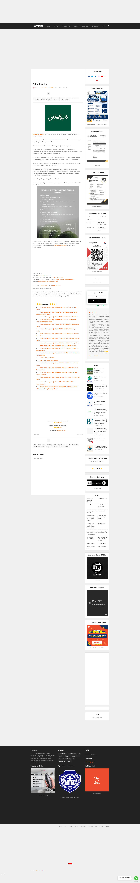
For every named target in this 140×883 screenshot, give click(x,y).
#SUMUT (69, 98)
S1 (49, 100)
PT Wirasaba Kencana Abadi (99, 401)
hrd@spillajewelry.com (60, 245)
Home (60, 826)
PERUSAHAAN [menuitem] (66, 26)
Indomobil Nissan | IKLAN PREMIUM (102, 524)
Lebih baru (36, 434)
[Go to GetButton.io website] (136, 881)
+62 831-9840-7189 (57, 277)
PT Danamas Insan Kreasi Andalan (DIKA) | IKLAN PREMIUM (92, 532)
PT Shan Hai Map (90, 543)
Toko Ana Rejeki (101, 511)
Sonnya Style (89, 505)
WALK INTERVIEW (66, 758)
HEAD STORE (75, 98)
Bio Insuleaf (89, 220)
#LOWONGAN (56, 98)
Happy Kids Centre (102, 546)
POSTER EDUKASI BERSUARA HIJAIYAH (102, 223)
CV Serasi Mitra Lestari (100, 438)
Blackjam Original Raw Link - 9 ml (92, 511)
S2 (59, 758)
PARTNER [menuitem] (55, 26)
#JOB (34, 98)
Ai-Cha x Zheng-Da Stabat (47, 357)
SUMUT (74, 756)
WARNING (44, 285)
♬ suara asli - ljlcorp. (94, 356)
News (71, 826)
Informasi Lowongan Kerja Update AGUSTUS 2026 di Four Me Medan (59, 317)
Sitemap (101, 826)
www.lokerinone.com (59, 140)
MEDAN (68, 756)
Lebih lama (79, 434)
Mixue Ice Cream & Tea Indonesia (49, 360)
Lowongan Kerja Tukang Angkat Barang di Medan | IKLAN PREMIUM (91, 526)
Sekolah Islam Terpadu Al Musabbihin (90, 500)
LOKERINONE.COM (38, 134)
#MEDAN (63, 98)
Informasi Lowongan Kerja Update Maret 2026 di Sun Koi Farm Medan (101, 447)
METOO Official (90, 227)
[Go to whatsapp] (136, 878)
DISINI (60, 422)
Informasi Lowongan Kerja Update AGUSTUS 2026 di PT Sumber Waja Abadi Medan (101, 431)
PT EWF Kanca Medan (102, 498)
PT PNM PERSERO (101, 543)
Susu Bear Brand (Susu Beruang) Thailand (101, 506)
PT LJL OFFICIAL (60, 430)
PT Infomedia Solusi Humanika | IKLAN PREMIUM (102, 517)
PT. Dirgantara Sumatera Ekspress (100, 377)
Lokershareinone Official (48, 88)
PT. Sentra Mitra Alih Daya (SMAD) (101, 393)
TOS (96, 826)
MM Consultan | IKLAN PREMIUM (90, 537)
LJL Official (37, 26)
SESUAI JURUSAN (65, 100)
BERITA (69, 761)
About (66, 826)
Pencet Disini (97, 301)
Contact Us (83, 826)
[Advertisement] (70, 11)
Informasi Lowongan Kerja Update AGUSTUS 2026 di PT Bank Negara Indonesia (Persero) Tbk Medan (101, 421)
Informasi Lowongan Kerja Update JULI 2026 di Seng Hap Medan (58, 345)
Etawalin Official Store (102, 217)
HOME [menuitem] (48, 26)
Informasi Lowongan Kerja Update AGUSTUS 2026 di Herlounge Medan (59, 343)
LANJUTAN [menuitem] (95, 26)
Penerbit (107, 826)
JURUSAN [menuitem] (75, 26)
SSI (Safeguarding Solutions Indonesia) (102, 531)
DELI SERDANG (62, 761)
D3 (63, 756)
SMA (60, 756)
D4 (78, 756)
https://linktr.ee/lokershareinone (65, 279)
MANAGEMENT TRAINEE (39, 100)
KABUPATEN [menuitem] (85, 26)
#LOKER (49, 98)
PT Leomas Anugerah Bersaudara (99, 369)
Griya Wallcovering (91, 217)
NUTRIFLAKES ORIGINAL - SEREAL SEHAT (102, 229)
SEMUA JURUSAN (56, 100)
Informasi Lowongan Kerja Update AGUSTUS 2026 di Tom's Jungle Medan (101, 386)
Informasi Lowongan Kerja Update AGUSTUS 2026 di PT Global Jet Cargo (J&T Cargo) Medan (101, 412)
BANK (73, 758)
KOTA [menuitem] (103, 26)
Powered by (93, 305)
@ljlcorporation (93, 312)
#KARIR (39, 98)
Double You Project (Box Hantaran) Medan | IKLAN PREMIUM (91, 518)
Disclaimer (90, 826)
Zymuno (99, 220)
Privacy (76, 826)
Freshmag (89, 223)
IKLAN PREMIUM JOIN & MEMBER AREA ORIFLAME (102, 538)
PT (46, 100)
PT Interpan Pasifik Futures (91, 547)
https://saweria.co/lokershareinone (48, 281)
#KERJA (44, 98)
